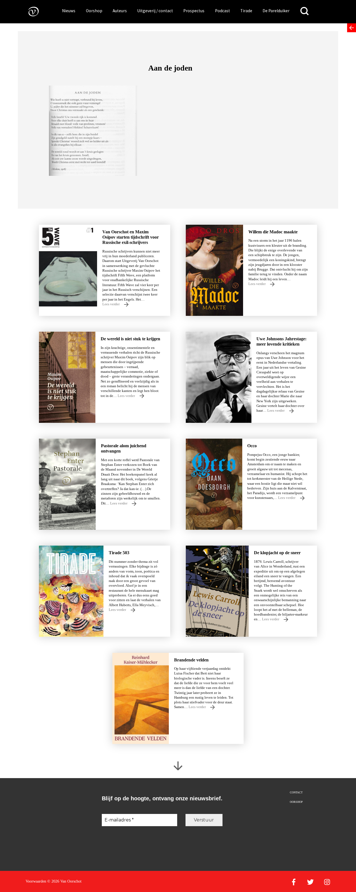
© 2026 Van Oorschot (64, 881)
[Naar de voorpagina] (29, 11)
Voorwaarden (36, 881)
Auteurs (120, 10)
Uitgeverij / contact (155, 10)
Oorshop (94, 10)
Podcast (222, 10)
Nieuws (68, 10)
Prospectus (193, 10)
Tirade (246, 10)
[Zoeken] (304, 11)
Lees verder (111, 304)
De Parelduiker (276, 10)
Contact (296, 792)
